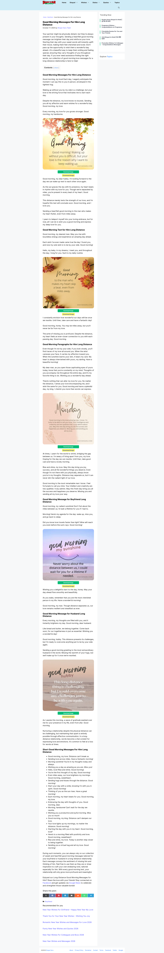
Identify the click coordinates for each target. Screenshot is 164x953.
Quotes (106, 2)
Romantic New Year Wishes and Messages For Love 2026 (67, 922)
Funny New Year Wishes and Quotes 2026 (60, 929)
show (56, 68)
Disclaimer (88, 950)
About (71, 950)
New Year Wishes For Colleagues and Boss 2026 (63, 935)
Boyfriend (50, 17)
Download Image (68, 172)
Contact (95, 950)
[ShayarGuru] (49, 2)
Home (64, 2)
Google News (74, 883)
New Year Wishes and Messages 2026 (59, 941)
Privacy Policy (79, 950)
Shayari (72, 2)
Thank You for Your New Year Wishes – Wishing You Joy (66, 916)
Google (121, 950)
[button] (118, 7)
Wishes (84, 2)
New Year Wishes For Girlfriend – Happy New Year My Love (68, 910)
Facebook (47, 883)
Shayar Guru (49, 950)
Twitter (115, 950)
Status (95, 2)
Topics (117, 2)
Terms (101, 950)
